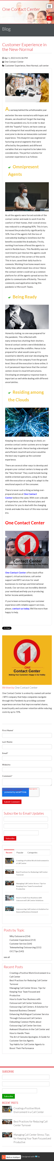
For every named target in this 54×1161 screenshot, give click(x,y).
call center (44, 65)
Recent (9, 852)
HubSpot (44, 1156)
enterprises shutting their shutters (27, 340)
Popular (19, 852)
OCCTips (17, 951)
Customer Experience (15, 65)
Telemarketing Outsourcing (25, 947)
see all (7, 957)
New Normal (32, 65)
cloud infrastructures (31, 371)
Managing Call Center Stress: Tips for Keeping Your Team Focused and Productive (28, 992)
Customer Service (21, 943)
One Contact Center (14, 61)
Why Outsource (20, 936)
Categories (32, 852)
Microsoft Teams (25, 286)
